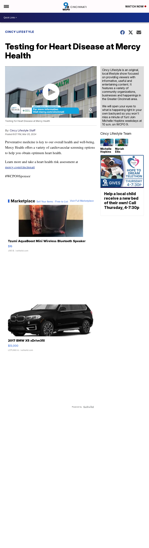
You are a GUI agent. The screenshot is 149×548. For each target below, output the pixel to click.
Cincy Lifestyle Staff (22, 130)
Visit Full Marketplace (82, 201)
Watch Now (134, 6)
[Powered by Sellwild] (88, 407)
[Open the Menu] (6, 6)
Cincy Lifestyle (19, 32)
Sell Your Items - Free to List (52, 201)
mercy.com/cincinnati (20, 167)
